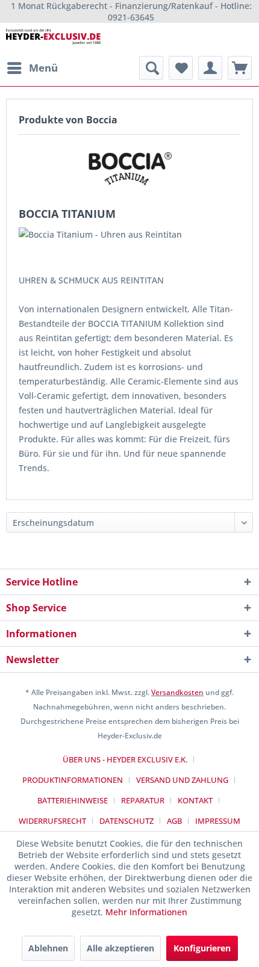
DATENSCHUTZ (126, 820)
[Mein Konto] (210, 68)
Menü (43, 68)
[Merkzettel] (181, 68)
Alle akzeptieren (120, 948)
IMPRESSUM (217, 820)
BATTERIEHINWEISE (72, 800)
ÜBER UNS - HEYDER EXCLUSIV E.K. (125, 759)
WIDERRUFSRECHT (52, 820)
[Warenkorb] (240, 68)
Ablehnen (48, 948)
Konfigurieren (202, 948)
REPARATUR (142, 800)
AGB (174, 820)
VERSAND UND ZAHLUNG (182, 779)
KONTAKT (195, 800)
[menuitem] (32, 68)
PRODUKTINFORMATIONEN (72, 779)
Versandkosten (177, 692)
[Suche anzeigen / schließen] (151, 68)
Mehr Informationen (146, 912)
